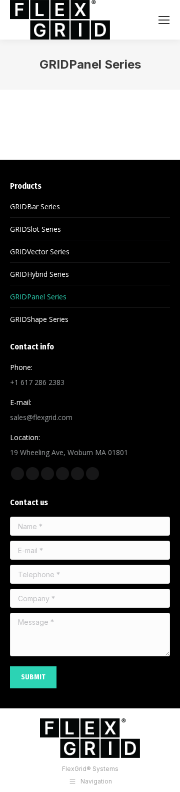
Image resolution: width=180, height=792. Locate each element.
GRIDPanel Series (38, 296)
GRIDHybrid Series (39, 274)
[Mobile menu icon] (164, 20)
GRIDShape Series (39, 319)
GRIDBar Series (35, 206)
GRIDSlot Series (35, 229)
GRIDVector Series (40, 251)
